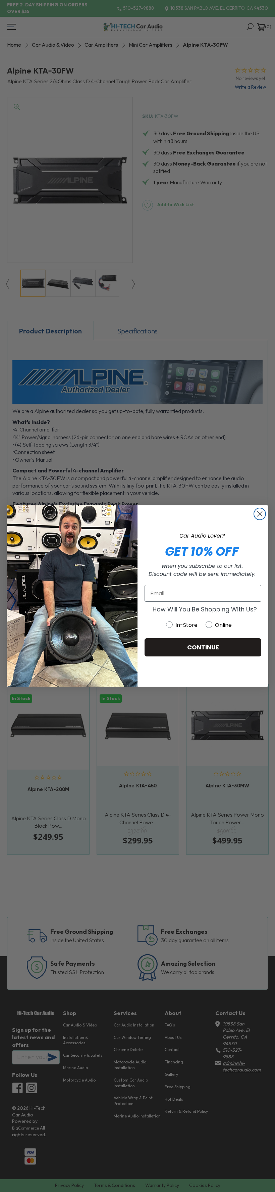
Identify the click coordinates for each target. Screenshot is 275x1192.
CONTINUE (203, 647)
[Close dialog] (260, 514)
